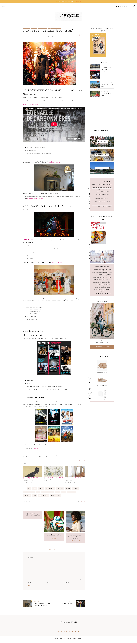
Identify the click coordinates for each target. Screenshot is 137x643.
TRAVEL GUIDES (98, 6)
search (3, 6)
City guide (34, 27)
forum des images (29, 491)
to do (34, 495)
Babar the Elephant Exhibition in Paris (53, 477)
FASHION (68, 488)
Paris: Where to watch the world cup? (54, 536)
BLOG (57, 6)
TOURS (43, 6)
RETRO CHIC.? (58, 262)
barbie (34, 488)
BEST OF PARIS (26, 27)
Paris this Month (56, 27)
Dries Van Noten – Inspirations (30, 104)
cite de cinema (50, 488)
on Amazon (78, 1)
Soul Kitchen (54, 161)
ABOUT (80, 6)
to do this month (43, 495)
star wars (27, 495)
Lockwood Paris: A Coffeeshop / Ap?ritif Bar (32, 514)
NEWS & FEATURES (42, 27)
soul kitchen (71, 491)
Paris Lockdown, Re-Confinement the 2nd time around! (75, 536)
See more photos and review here (35, 198)
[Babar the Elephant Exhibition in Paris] (54, 471)
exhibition (60, 488)
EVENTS (65, 6)
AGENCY (72, 6)
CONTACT (88, 6)
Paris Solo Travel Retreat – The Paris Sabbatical (106, 93)
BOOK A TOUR (3, 642)
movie (63, 491)
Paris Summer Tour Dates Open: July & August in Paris (106, 67)
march (57, 491)
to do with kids (55, 495)
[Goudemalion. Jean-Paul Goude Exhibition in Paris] (32, 471)
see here (36, 448)
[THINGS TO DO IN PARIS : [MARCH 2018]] (75, 471)
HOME (36, 6)
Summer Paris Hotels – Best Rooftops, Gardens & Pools (107, 84)
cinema (41, 488)
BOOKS (51, 6)
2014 (29, 488)
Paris (49, 27)
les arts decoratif (47, 491)
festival (75, 488)
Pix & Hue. (80, 638)
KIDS (38, 491)
